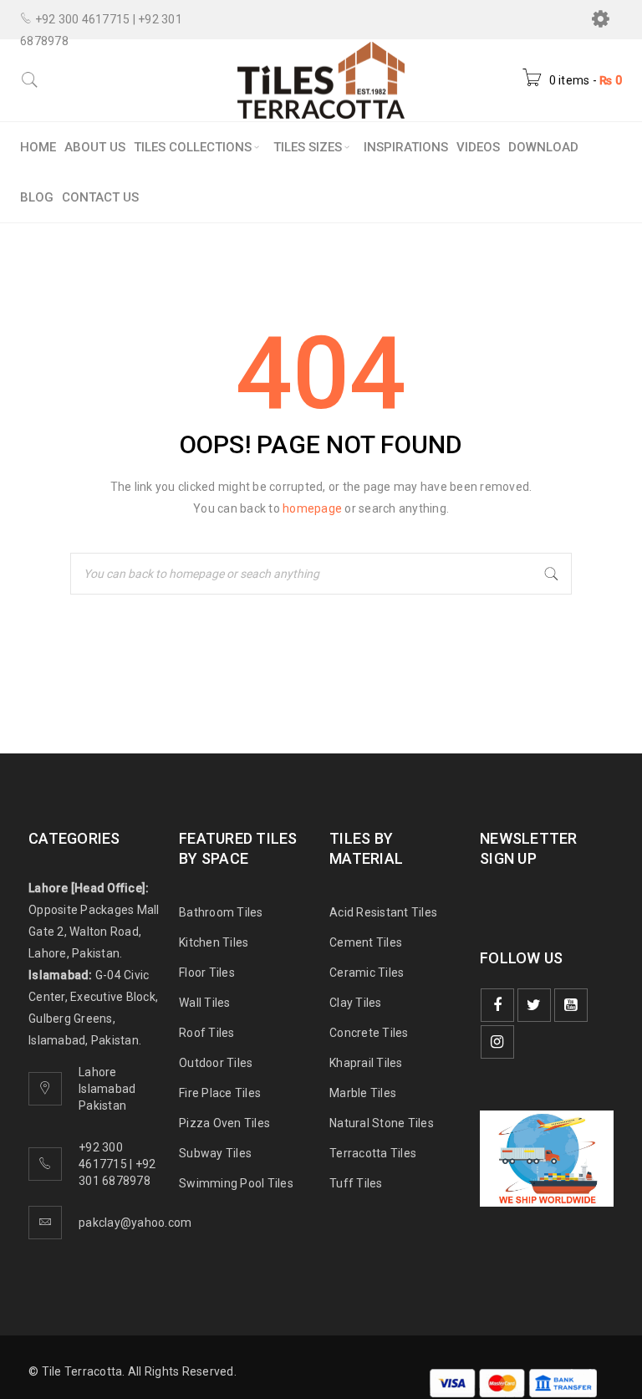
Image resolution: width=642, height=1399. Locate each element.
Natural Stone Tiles (381, 1123)
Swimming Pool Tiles (236, 1183)
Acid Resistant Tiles (383, 912)
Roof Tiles (207, 1032)
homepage (312, 508)
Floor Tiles (207, 972)
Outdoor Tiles (215, 1063)
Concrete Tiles (369, 1032)
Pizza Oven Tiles (224, 1123)
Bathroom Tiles (221, 912)
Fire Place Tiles (220, 1093)
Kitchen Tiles (213, 942)
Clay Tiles (355, 1002)
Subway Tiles (215, 1153)
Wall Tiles (205, 1002)
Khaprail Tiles (366, 1063)
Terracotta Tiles (372, 1153)
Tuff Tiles (356, 1183)
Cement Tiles (365, 942)
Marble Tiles (362, 1093)
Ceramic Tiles (366, 972)
